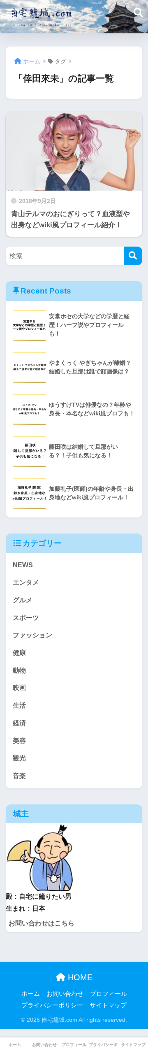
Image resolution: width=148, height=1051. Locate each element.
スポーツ (26, 617)
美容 (19, 740)
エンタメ (26, 582)
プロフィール (108, 993)
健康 (19, 652)
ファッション (32, 635)
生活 (19, 705)
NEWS (23, 565)
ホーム (30, 993)
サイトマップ (108, 1005)
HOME (78, 977)
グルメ (22, 600)
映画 (19, 687)
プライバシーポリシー (52, 1005)
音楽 (19, 775)
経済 (19, 723)
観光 (19, 758)
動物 (19, 670)
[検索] (133, 256)
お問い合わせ (64, 993)
